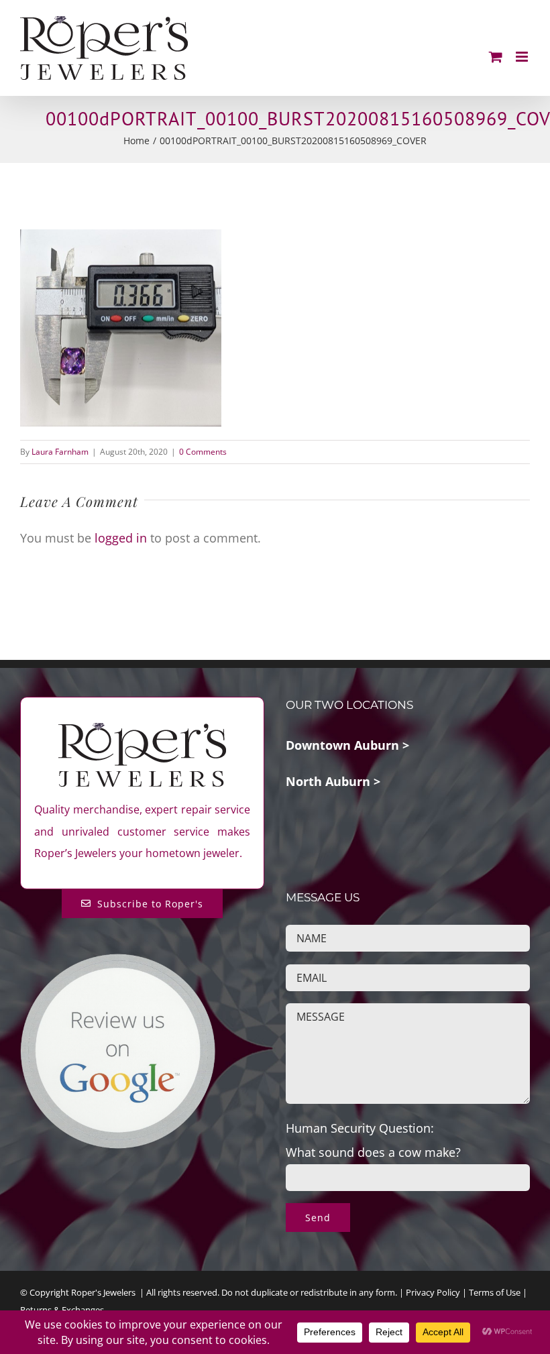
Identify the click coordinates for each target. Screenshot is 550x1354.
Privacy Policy (433, 1292)
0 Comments (203, 451)
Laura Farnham (60, 451)
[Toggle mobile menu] (523, 57)
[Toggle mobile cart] (495, 57)
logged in (121, 538)
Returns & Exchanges (62, 1310)
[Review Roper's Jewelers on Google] (117, 964)
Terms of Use (494, 1292)
